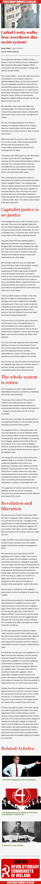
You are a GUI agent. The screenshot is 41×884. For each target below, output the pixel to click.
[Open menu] (37, 1)
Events (3, 51)
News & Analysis (13, 51)
